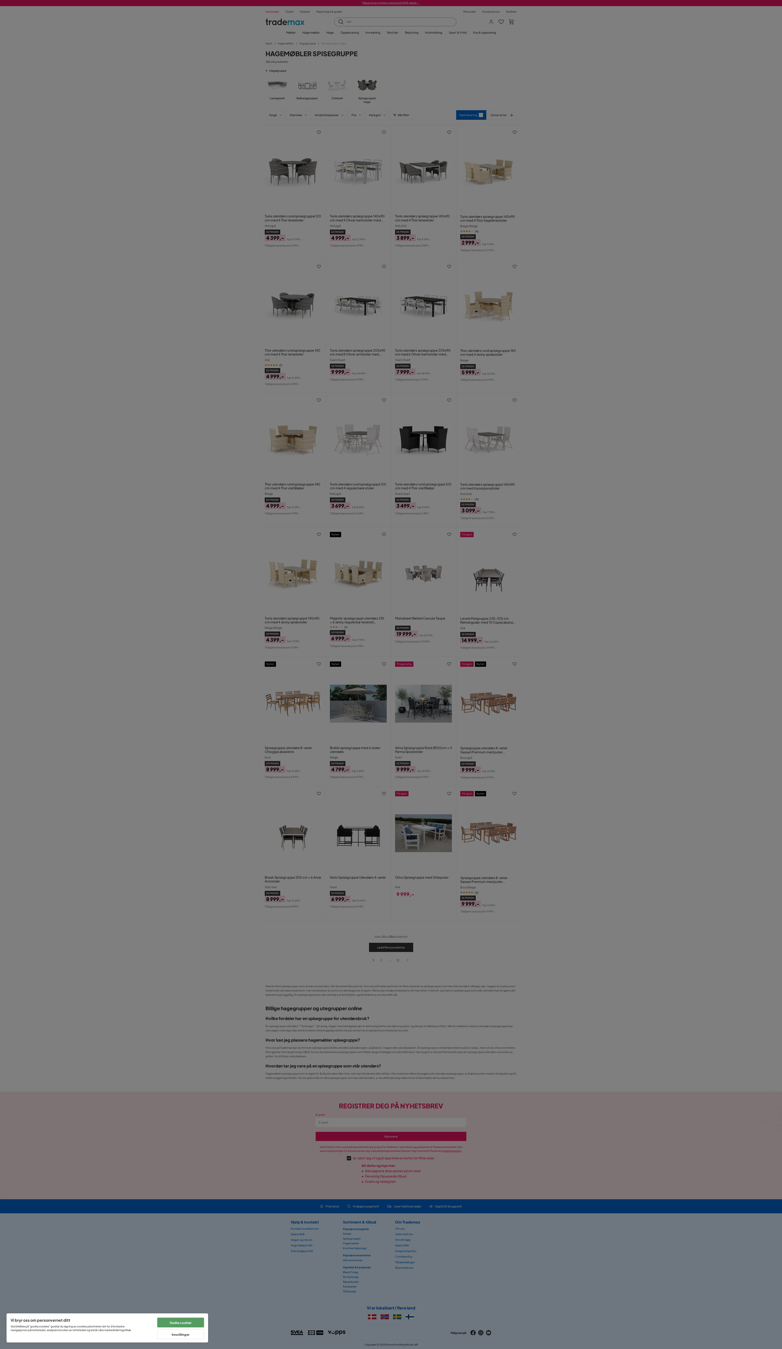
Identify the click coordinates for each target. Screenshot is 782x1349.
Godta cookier (181, 1323)
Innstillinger (181, 1334)
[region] (107, 1327)
